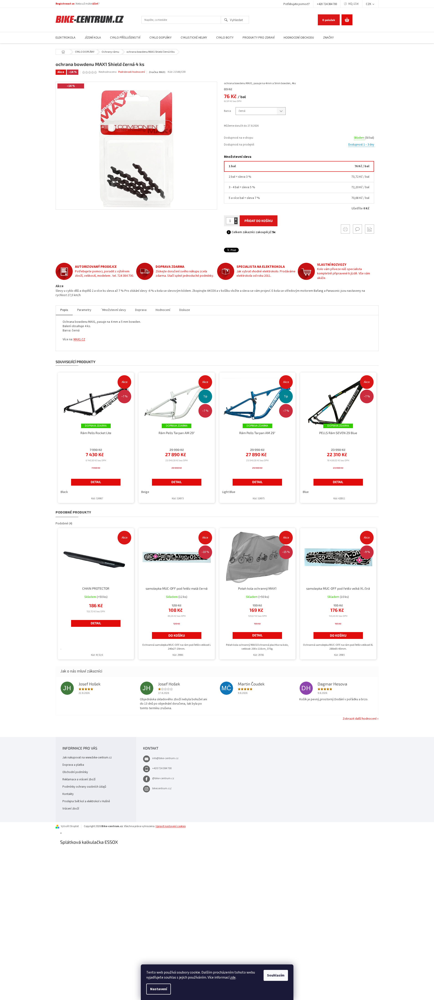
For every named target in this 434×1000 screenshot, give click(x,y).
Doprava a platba (73, 765)
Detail (96, 482)
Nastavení (158, 989)
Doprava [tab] (140, 310)
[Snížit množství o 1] (236, 222)
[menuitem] (65, 37)
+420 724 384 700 (327, 4)
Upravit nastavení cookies (171, 826)
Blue (306, 492)
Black (64, 492)
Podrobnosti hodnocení (131, 72)
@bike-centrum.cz (163, 778)
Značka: (157, 72)
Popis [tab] (64, 310)
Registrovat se (65, 4)
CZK (369, 4)
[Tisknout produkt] (345, 229)
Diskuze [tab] (184, 310)
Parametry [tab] (84, 310)
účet (95, 4)
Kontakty (68, 794)
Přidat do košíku (258, 221)
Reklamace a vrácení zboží (78, 779)
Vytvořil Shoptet (70, 826)
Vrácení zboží (70, 809)
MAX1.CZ (79, 339)
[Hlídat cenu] (369, 229)
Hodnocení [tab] (163, 310)
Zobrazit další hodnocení (359, 718)
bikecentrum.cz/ (162, 788)
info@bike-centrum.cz (165, 758)
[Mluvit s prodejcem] (357, 229)
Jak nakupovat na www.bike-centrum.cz (87, 757)
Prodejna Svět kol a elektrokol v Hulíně (86, 801)
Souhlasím (276, 975)
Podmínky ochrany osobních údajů (84, 787)
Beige (145, 492)
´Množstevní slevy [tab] (113, 310)
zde (233, 977)
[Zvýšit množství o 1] (236, 219)
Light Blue (228, 492)
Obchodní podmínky (75, 772)
